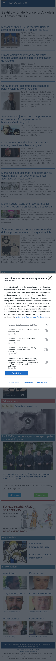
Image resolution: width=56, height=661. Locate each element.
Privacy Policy (42, 382)
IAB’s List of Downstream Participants (31, 317)
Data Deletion (13, 382)
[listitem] (28, 325)
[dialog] (28, 330)
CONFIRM (16, 373)
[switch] (46, 330)
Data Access (28, 382)
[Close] (50, 278)
